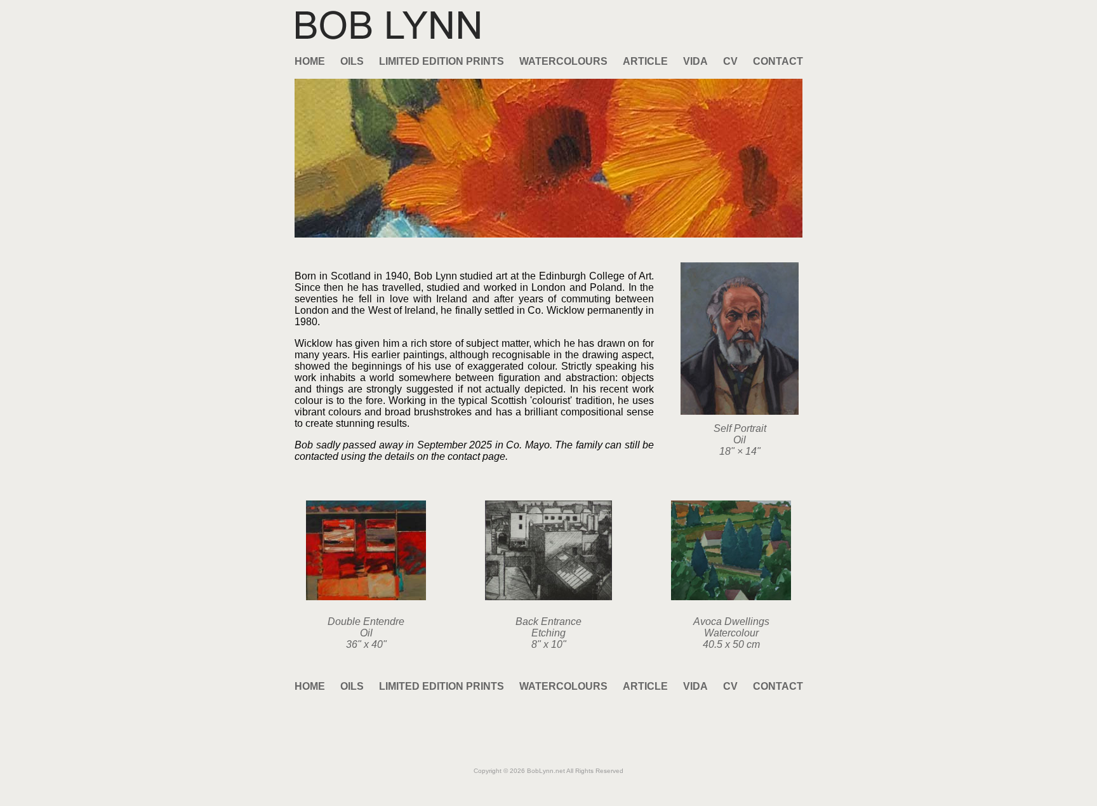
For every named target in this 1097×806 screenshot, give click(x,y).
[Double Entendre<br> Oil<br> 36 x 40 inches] (366, 596)
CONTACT (778, 61)
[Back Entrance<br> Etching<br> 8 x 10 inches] (548, 596)
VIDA (695, 61)
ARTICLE (645, 61)
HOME (310, 61)
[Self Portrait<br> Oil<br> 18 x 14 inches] (740, 411)
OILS (352, 61)
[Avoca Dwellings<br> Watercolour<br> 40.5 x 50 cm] (731, 596)
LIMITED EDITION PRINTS (441, 61)
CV (730, 61)
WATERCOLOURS (563, 61)
